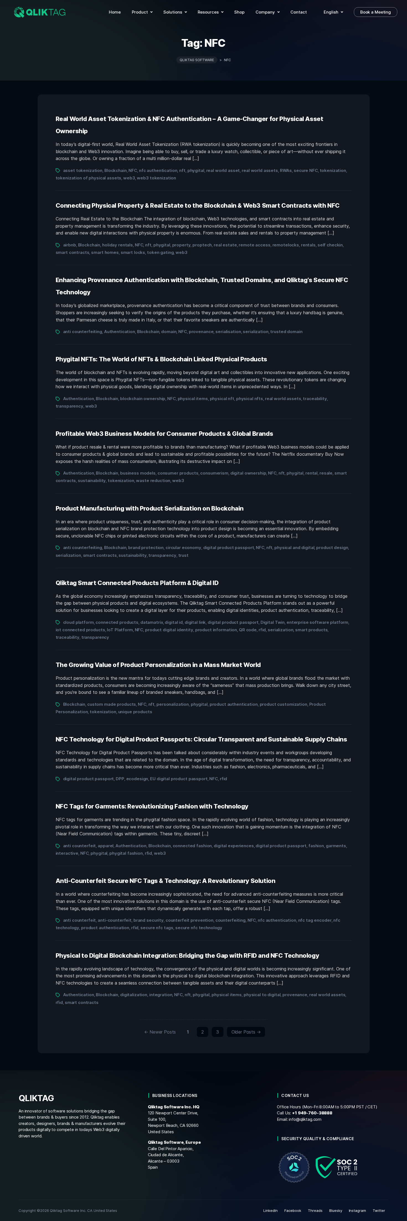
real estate (225, 245)
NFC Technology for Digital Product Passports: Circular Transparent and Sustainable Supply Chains (201, 739)
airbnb (69, 245)
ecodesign (137, 778)
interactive (67, 853)
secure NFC (306, 170)
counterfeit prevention (189, 920)
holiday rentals (117, 245)
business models (138, 473)
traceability (315, 398)
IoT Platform (120, 629)
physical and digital (294, 547)
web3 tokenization (156, 178)
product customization (283, 704)
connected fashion (192, 845)
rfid (262, 629)
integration (160, 994)
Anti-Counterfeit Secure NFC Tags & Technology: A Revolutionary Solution (165, 880)
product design (332, 547)
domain (168, 331)
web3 (129, 178)
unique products (135, 711)
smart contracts (72, 252)
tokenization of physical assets (89, 178)
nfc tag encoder (315, 920)
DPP (120, 778)
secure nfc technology (198, 927)
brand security (148, 920)
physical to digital (262, 994)
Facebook (292, 1210)
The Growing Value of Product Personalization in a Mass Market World (158, 664)
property (181, 245)
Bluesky (335, 1210)
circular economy (183, 547)
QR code (248, 629)
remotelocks (285, 245)
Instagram (357, 1210)
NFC (132, 170)
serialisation (228, 331)
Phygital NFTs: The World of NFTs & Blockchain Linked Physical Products (161, 359)
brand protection (146, 547)
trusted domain (286, 331)
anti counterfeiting (82, 331)
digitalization (133, 994)
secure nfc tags (156, 927)
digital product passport (228, 547)
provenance (201, 331)
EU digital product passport (178, 778)
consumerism (214, 473)
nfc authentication (158, 170)
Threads (315, 1210)
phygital (195, 170)
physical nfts (249, 398)
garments (336, 845)
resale (326, 473)
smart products (311, 629)
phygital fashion (126, 853)
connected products (117, 622)
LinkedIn (270, 1210)
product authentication (234, 704)
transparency (69, 406)
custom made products (111, 704)
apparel (106, 845)
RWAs (286, 170)
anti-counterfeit (115, 920)
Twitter (379, 1210)
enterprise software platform (317, 622)
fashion (316, 845)
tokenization (333, 170)
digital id (174, 622)
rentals (308, 245)
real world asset (223, 170)
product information (216, 629)
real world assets (260, 170)
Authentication (119, 331)
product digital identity (169, 629)
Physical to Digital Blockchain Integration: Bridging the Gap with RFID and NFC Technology (187, 955)
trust (183, 555)
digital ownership (248, 473)
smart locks (133, 252)
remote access (254, 245)
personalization (172, 704)
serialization (255, 331)
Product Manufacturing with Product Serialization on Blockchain (150, 508)
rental (311, 473)
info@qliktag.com (305, 1119)
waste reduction (153, 480)
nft (182, 170)
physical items (193, 398)
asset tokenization (83, 170)
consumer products (178, 473)
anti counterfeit (79, 845)
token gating (160, 252)
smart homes (105, 252)
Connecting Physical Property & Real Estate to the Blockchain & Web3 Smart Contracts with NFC (198, 205)
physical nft (222, 398)
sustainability (92, 480)
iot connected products (80, 629)
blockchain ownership (142, 398)
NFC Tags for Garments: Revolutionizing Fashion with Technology (152, 806)
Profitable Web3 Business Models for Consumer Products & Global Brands (164, 433)
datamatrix (151, 622)
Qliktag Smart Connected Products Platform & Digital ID (137, 582)
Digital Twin (273, 622)
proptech (202, 245)
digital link (195, 622)
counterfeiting (230, 920)
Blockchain (115, 170)
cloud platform (78, 622)
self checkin (330, 245)
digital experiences (234, 845)
